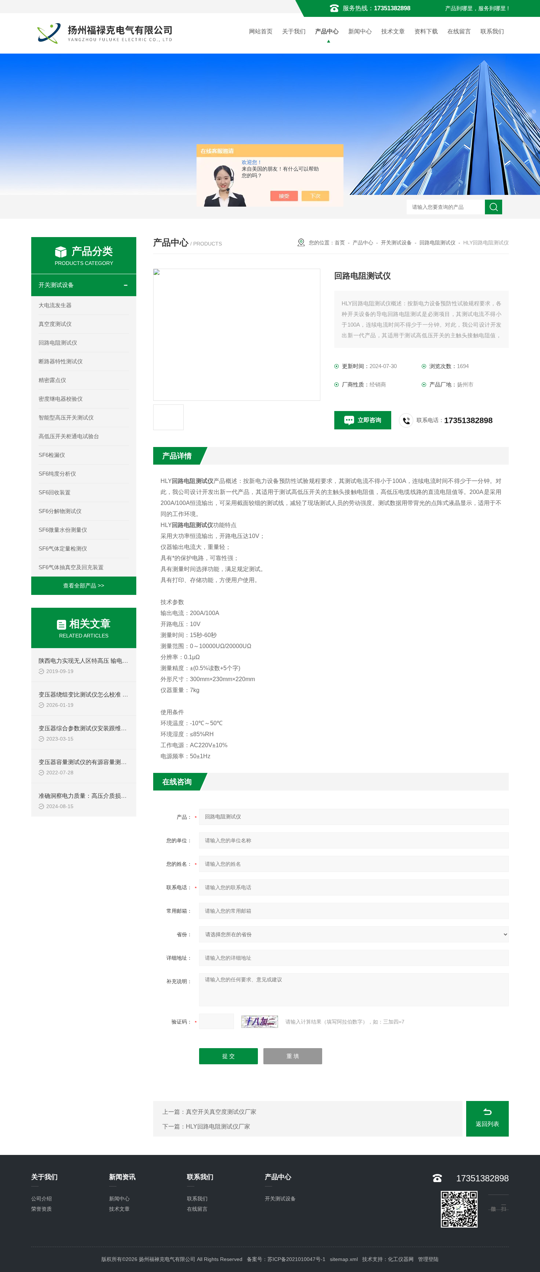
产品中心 (327, 31)
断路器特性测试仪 (61, 361)
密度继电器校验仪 (61, 399)
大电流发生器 (55, 305)
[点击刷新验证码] (259, 1021)
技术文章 (393, 31)
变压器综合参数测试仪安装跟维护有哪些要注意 (100, 728)
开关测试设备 (56, 285)
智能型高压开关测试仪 (66, 417)
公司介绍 (41, 1199)
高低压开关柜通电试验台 (69, 436)
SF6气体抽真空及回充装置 (71, 567)
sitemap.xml (344, 1259)
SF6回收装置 (55, 492)
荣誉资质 (41, 1209)
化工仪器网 (401, 1259)
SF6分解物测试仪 (60, 511)
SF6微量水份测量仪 (63, 530)
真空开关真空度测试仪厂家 (221, 1112)
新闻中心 (360, 31)
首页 (340, 243)
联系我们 (492, 31)
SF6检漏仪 (52, 455)
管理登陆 (428, 1259)
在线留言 (459, 31)
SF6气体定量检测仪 (63, 548)
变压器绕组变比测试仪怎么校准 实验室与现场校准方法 (110, 694)
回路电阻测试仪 (58, 342)
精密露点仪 (52, 380)
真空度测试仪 (55, 324)
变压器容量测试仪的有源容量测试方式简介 (94, 762)
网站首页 (261, 31)
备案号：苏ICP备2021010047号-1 (286, 1259)
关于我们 (294, 31)
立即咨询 (369, 420)
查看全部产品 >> (83, 585)
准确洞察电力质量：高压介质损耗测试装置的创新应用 (109, 796)
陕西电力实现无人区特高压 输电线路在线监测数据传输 (110, 661)
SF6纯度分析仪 (57, 473)
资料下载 (426, 31)
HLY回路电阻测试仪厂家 (218, 1126)
